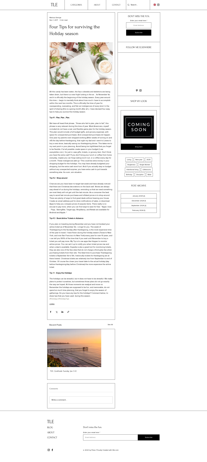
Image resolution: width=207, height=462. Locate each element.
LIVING (52, 304)
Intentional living (132, 169)
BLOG (50, 427)
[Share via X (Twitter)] (56, 312)
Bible (149, 174)
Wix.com (115, 450)
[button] (139, 147)
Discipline (140, 174)
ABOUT (50, 432)
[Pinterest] (154, 4)
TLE (52, 4)
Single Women (145, 165)
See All (110, 324)
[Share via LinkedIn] (62, 312)
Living (129, 160)
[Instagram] (158, 4)
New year (138, 160)
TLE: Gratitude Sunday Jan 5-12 (63, 371)
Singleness (131, 165)
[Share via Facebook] (50, 312)
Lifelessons (147, 169)
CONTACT (52, 437)
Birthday (129, 174)
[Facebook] (52, 449)
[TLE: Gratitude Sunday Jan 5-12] (81, 348)
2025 (148, 160)
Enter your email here (138, 20)
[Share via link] (68, 312)
